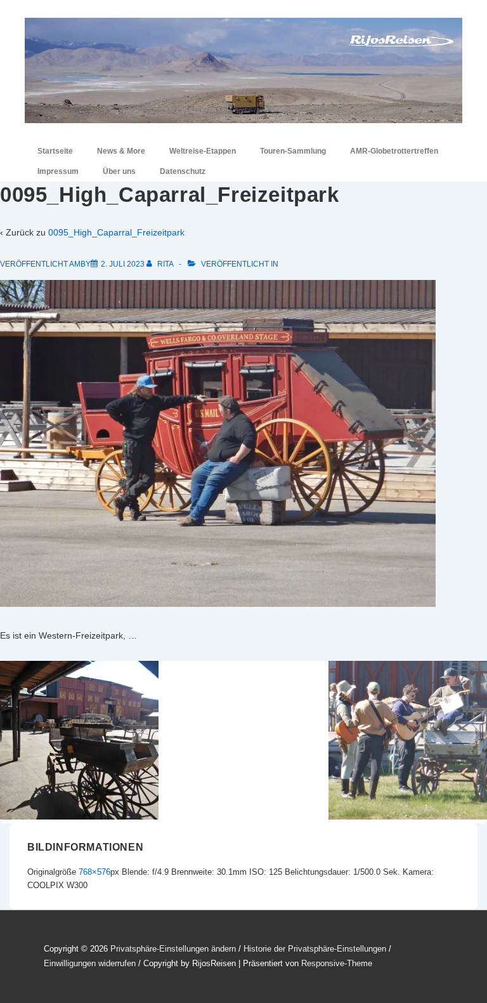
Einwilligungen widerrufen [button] (90, 963)
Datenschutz (182, 171)
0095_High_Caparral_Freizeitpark (116, 232)
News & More (121, 151)
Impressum (58, 171)
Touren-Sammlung (293, 151)
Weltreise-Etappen (202, 151)
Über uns (119, 171)
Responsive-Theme (336, 963)
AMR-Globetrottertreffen (394, 151)
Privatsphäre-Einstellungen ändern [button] (173, 948)
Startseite (55, 151)
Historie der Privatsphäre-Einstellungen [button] (315, 948)
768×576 (94, 872)
